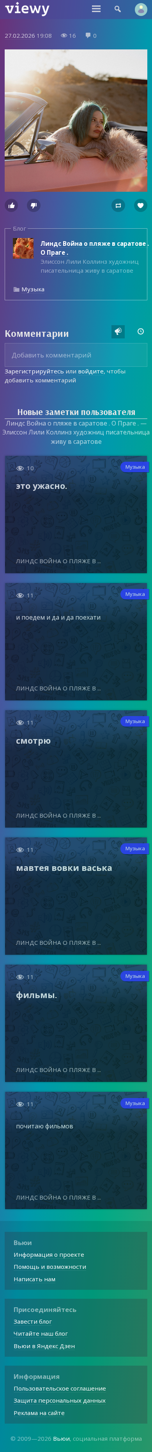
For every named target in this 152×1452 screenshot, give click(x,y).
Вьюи (61, 1438)
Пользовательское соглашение (60, 1388)
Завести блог (33, 1321)
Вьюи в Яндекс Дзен (44, 1346)
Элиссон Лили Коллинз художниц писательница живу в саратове (95, 257)
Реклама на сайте (39, 1413)
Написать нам (34, 1279)
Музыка (32, 289)
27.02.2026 (20, 35)
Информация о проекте (49, 1254)
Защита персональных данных (60, 1400)
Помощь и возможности (50, 1266)
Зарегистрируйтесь (34, 371)
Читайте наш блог (41, 1333)
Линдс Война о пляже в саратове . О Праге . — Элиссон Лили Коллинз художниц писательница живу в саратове (76, 432)
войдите (91, 371)
